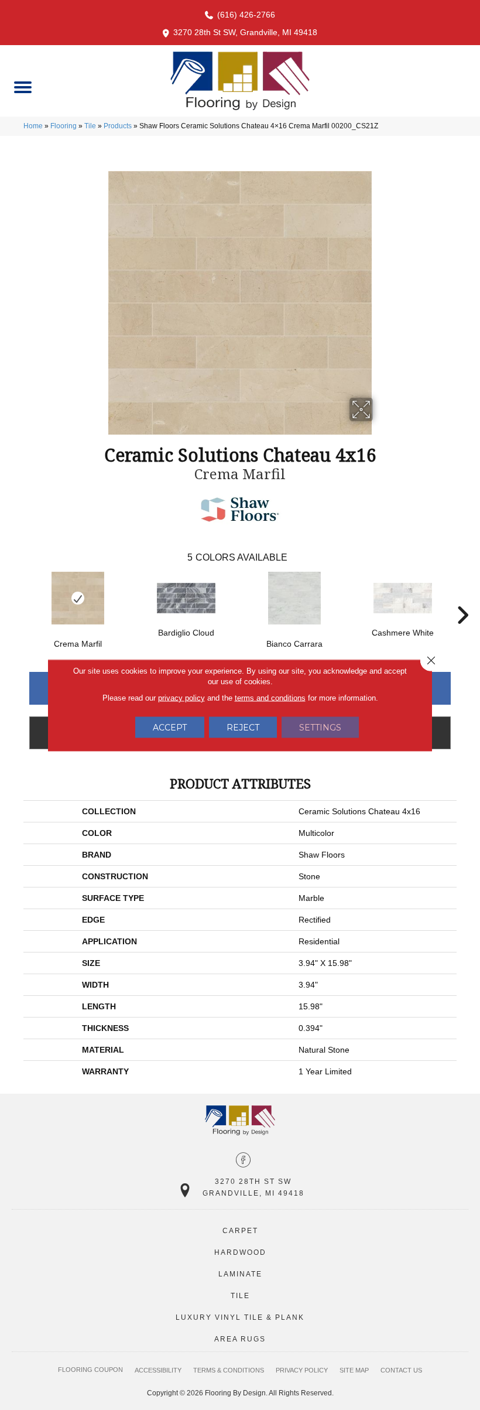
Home (33, 126)
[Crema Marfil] (77, 598)
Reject (243, 727)
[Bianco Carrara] (294, 598)
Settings (320, 727)
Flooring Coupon (90, 1369)
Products (118, 126)
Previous (17, 597)
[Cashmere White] (402, 598)
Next (462, 597)
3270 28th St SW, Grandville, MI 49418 (245, 32)
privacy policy (181, 697)
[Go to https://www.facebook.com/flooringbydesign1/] (243, 1161)
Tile (90, 126)
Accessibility (158, 1370)
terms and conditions (270, 697)
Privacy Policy (302, 1370)
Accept (170, 727)
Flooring (63, 126)
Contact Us (401, 1370)
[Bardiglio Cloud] (186, 598)
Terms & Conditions (228, 1370)
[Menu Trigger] (22, 86)
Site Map (354, 1370)
